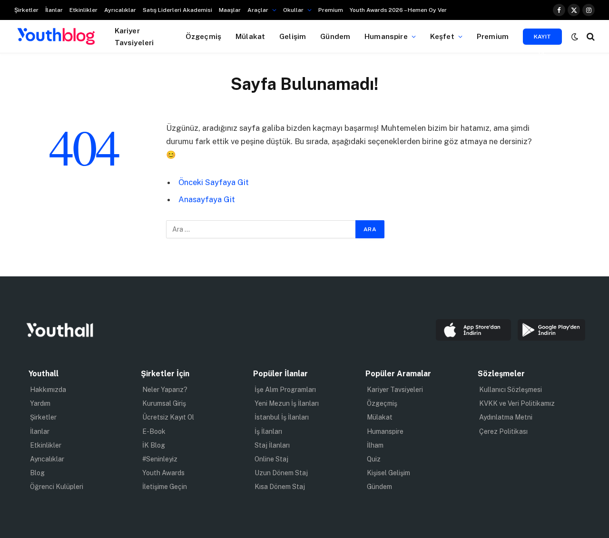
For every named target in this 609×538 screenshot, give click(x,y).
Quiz (374, 459)
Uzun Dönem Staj (281, 473)
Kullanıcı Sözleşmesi (510, 389)
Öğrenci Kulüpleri (56, 486)
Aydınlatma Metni (505, 417)
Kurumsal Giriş (164, 403)
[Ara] (590, 36)
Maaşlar (230, 10)
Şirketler (26, 10)
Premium (330, 10)
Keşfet (442, 36)
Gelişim (292, 36)
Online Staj (271, 459)
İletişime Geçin (164, 486)
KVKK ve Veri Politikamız (517, 403)
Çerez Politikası (503, 431)
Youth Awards (163, 473)
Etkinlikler (83, 10)
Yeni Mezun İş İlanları (287, 403)
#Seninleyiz (159, 459)
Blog (37, 473)
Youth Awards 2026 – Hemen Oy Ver (398, 10)
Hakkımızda (48, 389)
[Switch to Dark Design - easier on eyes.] (574, 36)
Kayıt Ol (542, 39)
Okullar (293, 10)
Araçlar (257, 10)
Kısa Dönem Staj (280, 486)
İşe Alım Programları (285, 389)
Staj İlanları (272, 445)
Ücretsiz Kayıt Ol (168, 417)
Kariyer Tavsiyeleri (134, 36)
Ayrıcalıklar (120, 10)
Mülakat (250, 36)
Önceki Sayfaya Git (213, 182)
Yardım (40, 403)
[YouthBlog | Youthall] (56, 36)
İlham (375, 445)
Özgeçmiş (203, 36)
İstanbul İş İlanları (282, 417)
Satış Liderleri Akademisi (177, 10)
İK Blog (153, 445)
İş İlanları (268, 431)
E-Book (154, 431)
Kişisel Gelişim (388, 473)
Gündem (335, 36)
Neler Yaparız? (164, 389)
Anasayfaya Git (206, 199)
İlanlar (54, 10)
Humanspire (386, 36)
